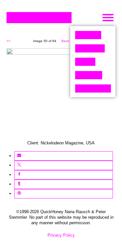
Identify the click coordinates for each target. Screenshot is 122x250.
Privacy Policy (61, 235)
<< (8, 41)
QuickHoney (39, 17)
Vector (90, 48)
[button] (19, 156)
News (88, 75)
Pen (85, 62)
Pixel (88, 35)
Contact (93, 88)
